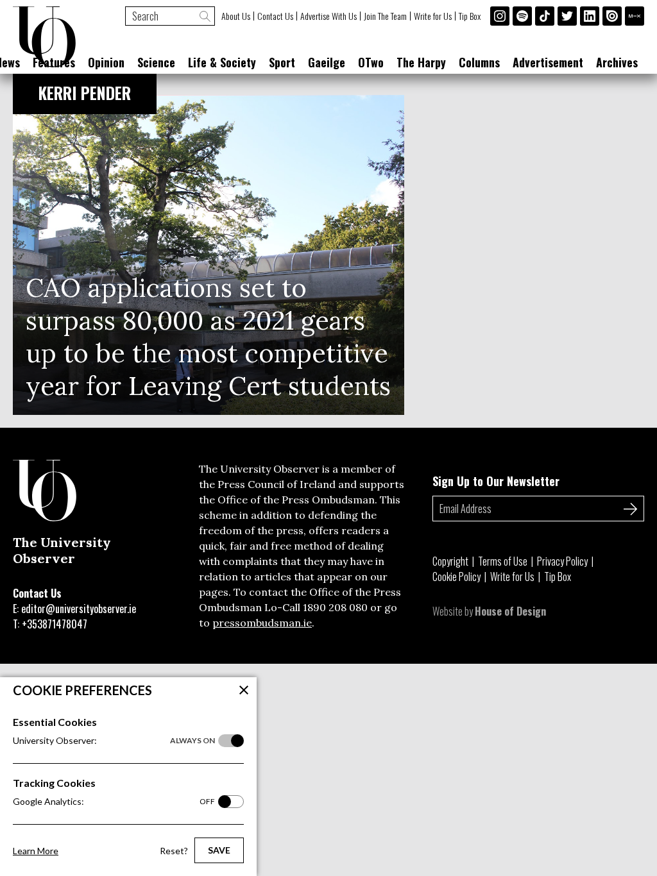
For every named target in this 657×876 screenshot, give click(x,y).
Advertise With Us (328, 16)
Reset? (174, 850)
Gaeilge (326, 62)
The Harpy (421, 62)
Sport (282, 62)
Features (54, 62)
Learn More (35, 850)
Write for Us (433, 16)
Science (156, 62)
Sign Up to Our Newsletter (495, 481)
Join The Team (385, 16)
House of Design (510, 611)
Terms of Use (502, 561)
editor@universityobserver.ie (78, 608)
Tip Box (470, 16)
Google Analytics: (114, 801)
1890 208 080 (335, 607)
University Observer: (114, 740)
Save (219, 850)
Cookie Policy (456, 576)
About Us (235, 16)
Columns (479, 62)
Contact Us (275, 16)
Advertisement (548, 62)
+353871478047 (54, 624)
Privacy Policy (562, 561)
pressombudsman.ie (262, 622)
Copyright (450, 561)
